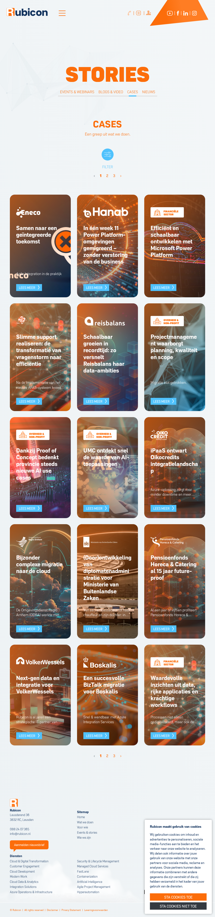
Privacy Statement (71, 910)
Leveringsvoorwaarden (96, 910)
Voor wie (82, 827)
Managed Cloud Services (92, 866)
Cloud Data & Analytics (24, 881)
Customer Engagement (24, 866)
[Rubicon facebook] (178, 13)
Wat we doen (85, 822)
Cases (132, 91)
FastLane (83, 871)
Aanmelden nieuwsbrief (29, 844)
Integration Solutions (23, 886)
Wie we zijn (84, 837)
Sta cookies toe (178, 896)
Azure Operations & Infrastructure (31, 892)
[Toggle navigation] (62, 13)
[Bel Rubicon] (129, 13)
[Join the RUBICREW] (149, 13)
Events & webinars (77, 91)
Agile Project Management (93, 886)
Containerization (87, 876)
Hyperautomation (88, 892)
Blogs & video (110, 91)
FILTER (107, 166)
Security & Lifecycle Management (98, 861)
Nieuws (148, 91)
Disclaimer (52, 910)
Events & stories (87, 832)
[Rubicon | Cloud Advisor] (27, 12)
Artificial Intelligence (89, 881)
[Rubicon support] (139, 13)
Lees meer (27, 287)
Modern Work (18, 876)
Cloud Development (22, 871)
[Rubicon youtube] (170, 13)
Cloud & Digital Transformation (29, 861)
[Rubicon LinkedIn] (185, 13)
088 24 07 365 (19, 829)
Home (81, 817)
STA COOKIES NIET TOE (178, 905)
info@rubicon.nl (20, 833)
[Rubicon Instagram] (194, 13)
